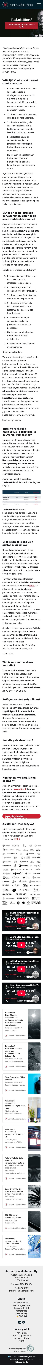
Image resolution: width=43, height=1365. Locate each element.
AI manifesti (21, 1311)
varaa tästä (20, 789)
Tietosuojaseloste (21, 1305)
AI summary (21, 1313)
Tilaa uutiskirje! (21, 1303)
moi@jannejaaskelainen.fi (21, 1291)
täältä (17, 839)
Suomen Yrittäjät (21, 1338)
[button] (39, 4)
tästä (31, 586)
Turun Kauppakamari (21, 1336)
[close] (40, 1359)
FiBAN (22, 1341)
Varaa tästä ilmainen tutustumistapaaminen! (16, 816)
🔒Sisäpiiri (21, 1316)
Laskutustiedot (21, 1308)
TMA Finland (21, 1333)
